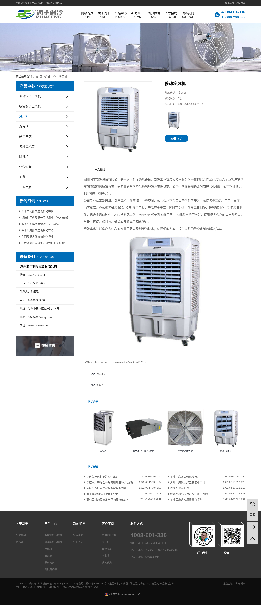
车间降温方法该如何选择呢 (37, 236)
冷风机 (63, 76)
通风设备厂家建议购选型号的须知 (106, 488)
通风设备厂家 (142, 583)
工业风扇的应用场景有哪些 (186, 499)
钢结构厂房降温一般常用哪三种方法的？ (45, 217)
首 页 (39, 76)
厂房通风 (154, 583)
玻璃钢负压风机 (30, 96)
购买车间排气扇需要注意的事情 (40, 224)
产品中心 (50, 76)
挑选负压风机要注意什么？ (102, 476)
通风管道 (25, 136)
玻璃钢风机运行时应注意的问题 (189, 493)
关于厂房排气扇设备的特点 (37, 230)
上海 (237, 583)
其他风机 (107, 548)
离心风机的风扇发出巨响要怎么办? (107, 499)
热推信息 (229, 3)
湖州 (243, 583)
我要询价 (176, 138)
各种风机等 (27, 146)
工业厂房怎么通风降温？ (185, 476)
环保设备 (25, 167)
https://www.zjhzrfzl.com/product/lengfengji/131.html (121, 362)
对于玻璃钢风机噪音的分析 (102, 493)
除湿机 (23, 156)
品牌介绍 (21, 535)
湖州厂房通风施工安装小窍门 (187, 482)
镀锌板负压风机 (30, 106)
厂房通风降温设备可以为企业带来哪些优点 (46, 242)
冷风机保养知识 (179, 488)
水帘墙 (105, 555)
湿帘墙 (23, 126)
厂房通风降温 (128, 583)
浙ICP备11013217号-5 (97, 583)
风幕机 (23, 177)
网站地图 (240, 3)
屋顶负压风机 (109, 535)
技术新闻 (78, 535)
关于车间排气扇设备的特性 (37, 211)
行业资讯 (78, 542)
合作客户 (21, 542)
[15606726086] (252, 504)
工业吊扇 (25, 187)
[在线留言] (252, 527)
